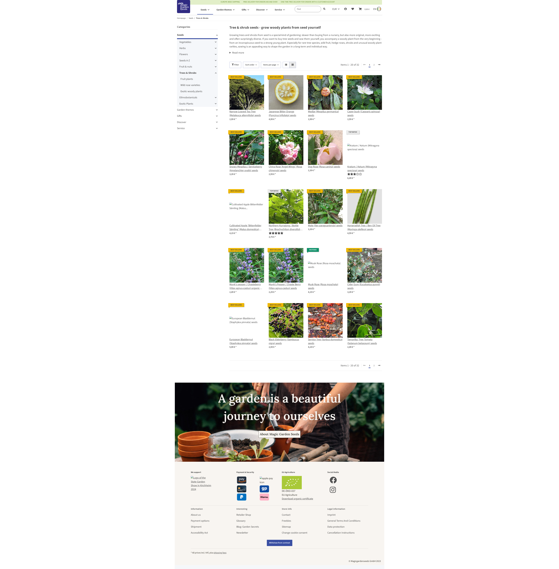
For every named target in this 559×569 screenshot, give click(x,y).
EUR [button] (334, 9)
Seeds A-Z (184, 60)
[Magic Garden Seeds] (183, 9)
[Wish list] (352, 9)
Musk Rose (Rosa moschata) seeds (323, 286)
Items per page (269, 64)
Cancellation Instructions (340, 533)
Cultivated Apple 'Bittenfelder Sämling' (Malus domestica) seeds (245, 227)
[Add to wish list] (259, 80)
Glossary (240, 521)
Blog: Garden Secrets (247, 527)
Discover (181, 122)
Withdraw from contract (279, 542)
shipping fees (220, 552)
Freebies (286, 521)
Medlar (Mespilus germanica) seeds (323, 113)
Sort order (249, 64)
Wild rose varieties (190, 85)
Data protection (336, 527)
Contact (286, 515)
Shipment (196, 527)
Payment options (200, 521)
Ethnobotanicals (188, 97)
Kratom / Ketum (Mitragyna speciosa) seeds (362, 168)
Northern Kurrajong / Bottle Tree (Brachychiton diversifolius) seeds (286, 227)
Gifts (179, 116)
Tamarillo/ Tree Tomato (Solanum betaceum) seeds (362, 341)
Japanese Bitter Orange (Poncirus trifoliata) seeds (282, 113)
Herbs (182, 48)
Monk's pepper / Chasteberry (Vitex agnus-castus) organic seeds (245, 286)
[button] (345, 9)
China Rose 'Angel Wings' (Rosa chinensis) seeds (285, 168)
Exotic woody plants (191, 91)
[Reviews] (354, 174)
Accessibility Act (199, 533)
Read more (238, 53)
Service (181, 128)
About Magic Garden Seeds (279, 434)
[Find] (324, 9)
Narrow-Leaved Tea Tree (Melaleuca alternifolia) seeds (245, 113)
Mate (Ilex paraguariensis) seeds (325, 225)
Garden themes (185, 110)
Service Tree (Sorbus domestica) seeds (325, 341)
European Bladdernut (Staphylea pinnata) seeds (243, 341)
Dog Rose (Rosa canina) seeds (324, 166)
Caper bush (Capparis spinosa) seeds (363, 113)
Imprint (331, 515)
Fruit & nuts (185, 66)
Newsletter (242, 533)
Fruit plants (187, 79)
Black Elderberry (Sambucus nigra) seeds (284, 341)
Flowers (183, 54)
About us (196, 515)
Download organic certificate (297, 499)
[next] (379, 65)
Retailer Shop (243, 515)
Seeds (180, 35)
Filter (236, 64)
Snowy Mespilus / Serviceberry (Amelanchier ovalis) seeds (245, 168)
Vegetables (185, 42)
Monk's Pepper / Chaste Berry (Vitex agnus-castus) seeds (285, 286)
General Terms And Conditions (343, 521)
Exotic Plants (186, 104)
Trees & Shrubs (187, 73)
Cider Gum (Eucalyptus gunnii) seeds (363, 286)
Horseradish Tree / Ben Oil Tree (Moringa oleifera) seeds (364, 227)
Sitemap (286, 527)
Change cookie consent (294, 533)
